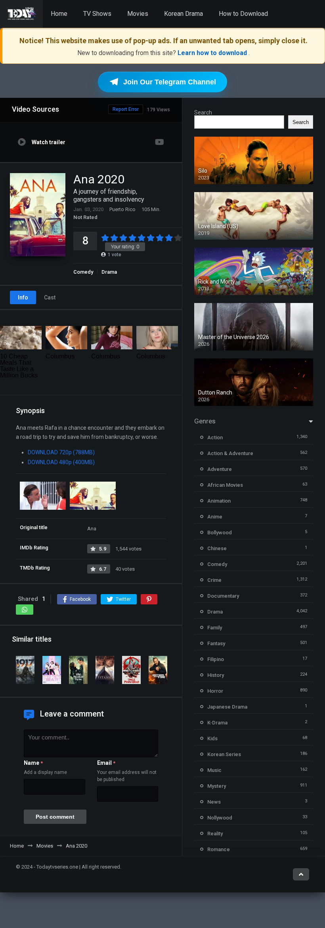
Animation (219, 501)
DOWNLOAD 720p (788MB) (61, 452)
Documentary (223, 596)
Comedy (83, 271)
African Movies (225, 485)
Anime (214, 517)
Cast (49, 297)
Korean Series (224, 754)
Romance (218, 849)
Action (215, 437)
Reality (215, 834)
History (215, 675)
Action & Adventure (230, 453)
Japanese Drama (227, 707)
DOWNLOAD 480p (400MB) (61, 462)
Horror (215, 691)
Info (23, 297)
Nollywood (219, 818)
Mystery (216, 786)
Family (214, 628)
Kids (212, 738)
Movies (137, 13)
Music (214, 770)
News (214, 802)
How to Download (243, 13)
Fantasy (216, 643)
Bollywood (219, 532)
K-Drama (217, 723)
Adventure (219, 469)
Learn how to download (213, 53)
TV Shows (97, 13)
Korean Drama (183, 13)
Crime (214, 580)
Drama (109, 271)
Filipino (215, 659)
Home (59, 13)
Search (203, 112)
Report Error (126, 109)
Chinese (217, 548)
